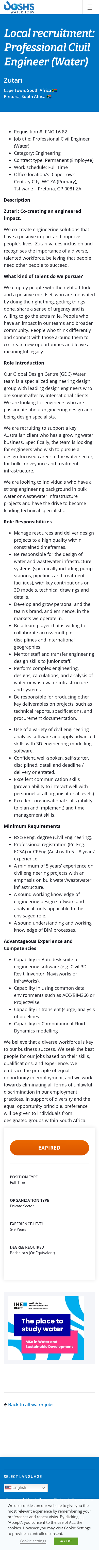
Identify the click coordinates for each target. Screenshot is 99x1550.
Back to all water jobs (30, 1404)
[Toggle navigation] (90, 7)
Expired (49, 1147)
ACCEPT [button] (66, 1541)
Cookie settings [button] (33, 1540)
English (18, 1487)
